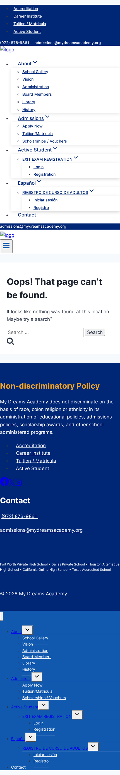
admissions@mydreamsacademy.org (68, 42)
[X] (12, 484)
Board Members (37, 94)
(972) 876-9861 (15, 42)
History (28, 109)
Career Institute (27, 16)
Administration (35, 86)
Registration (44, 174)
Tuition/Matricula (37, 133)
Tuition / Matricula (29, 23)
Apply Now (32, 126)
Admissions (21, 678)
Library (28, 101)
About (16, 631)
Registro (41, 207)
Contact (27, 215)
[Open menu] (6, 246)
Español (18, 738)
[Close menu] (1, 616)
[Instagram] (18, 484)
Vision (27, 79)
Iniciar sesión (45, 200)
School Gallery (35, 71)
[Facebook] (4, 484)
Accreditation (25, 8)
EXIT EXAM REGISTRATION (47, 716)
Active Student (27, 31)
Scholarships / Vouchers (44, 141)
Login (38, 166)
